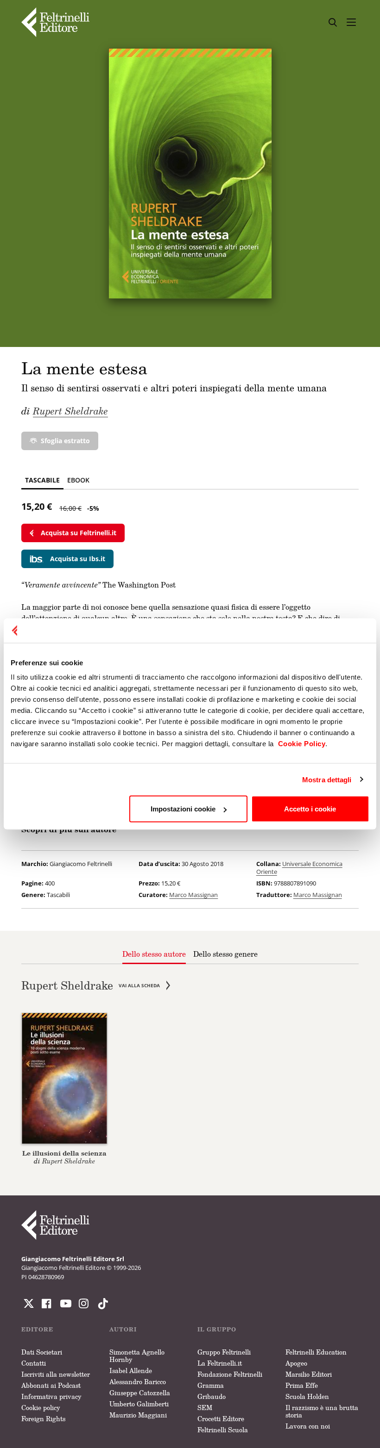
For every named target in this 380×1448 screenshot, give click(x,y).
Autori (123, 1329)
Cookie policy (40, 1407)
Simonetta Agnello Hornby (137, 1355)
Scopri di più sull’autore (68, 829)
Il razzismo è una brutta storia (321, 1411)
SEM (204, 1407)
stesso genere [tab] (225, 953)
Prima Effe (301, 1385)
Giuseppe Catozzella (139, 1393)
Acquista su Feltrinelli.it (78, 532)
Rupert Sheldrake (70, 411)
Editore (37, 1329)
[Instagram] (101, 1303)
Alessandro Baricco (137, 1381)
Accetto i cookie (310, 809)
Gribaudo (211, 1396)
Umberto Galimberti (139, 1404)
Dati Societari (41, 1352)
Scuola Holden (307, 1396)
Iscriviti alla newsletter (55, 1374)
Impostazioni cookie (183, 809)
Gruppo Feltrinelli (224, 1352)
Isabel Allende (130, 1370)
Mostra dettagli (327, 779)
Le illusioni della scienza (64, 1153)
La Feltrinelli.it (219, 1363)
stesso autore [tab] (154, 953)
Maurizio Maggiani (138, 1415)
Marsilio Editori (308, 1374)
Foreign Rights (43, 1418)
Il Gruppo (216, 1329)
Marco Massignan (193, 895)
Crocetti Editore (220, 1418)
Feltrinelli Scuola (222, 1430)
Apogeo (296, 1363)
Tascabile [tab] (42, 480)
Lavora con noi (307, 1426)
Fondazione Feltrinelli (229, 1374)
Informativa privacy (51, 1396)
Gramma (210, 1385)
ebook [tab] (78, 480)
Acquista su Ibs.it (77, 558)
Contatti (33, 1363)
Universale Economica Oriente (299, 868)
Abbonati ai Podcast (51, 1385)
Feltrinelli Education (316, 1352)
